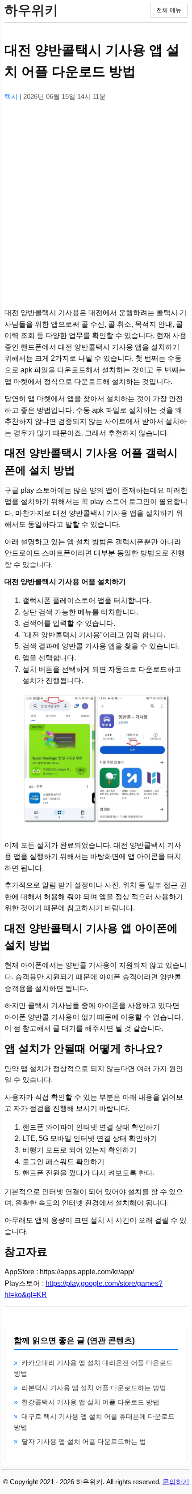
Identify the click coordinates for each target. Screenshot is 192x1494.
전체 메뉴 (168, 10)
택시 (12, 96)
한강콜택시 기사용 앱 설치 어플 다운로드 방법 (90, 1402)
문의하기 (176, 1481)
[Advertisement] (96, 205)
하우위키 (31, 10)
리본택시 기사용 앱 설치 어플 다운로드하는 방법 (93, 1388)
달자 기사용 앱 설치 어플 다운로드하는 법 (83, 1441)
